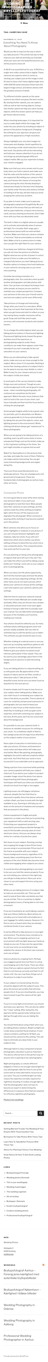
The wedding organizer (16, 1192)
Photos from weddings (14, 1100)
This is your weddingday (17, 1182)
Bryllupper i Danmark (16, 1201)
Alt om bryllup (13, 1196)
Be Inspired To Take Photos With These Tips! (23, 1137)
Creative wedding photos (17, 1211)
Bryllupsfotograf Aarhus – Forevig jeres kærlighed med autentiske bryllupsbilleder (21, 1274)
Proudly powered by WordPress (16, 1356)
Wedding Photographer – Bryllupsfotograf (22, 7)
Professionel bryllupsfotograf (19, 1215)
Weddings (9, 1265)
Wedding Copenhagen (16, 1187)
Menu (25, 23)
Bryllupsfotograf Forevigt (18, 1173)
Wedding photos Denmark (18, 1178)
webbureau (9, 1254)
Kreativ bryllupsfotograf (17, 1206)
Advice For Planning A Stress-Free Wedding (23, 1150)
